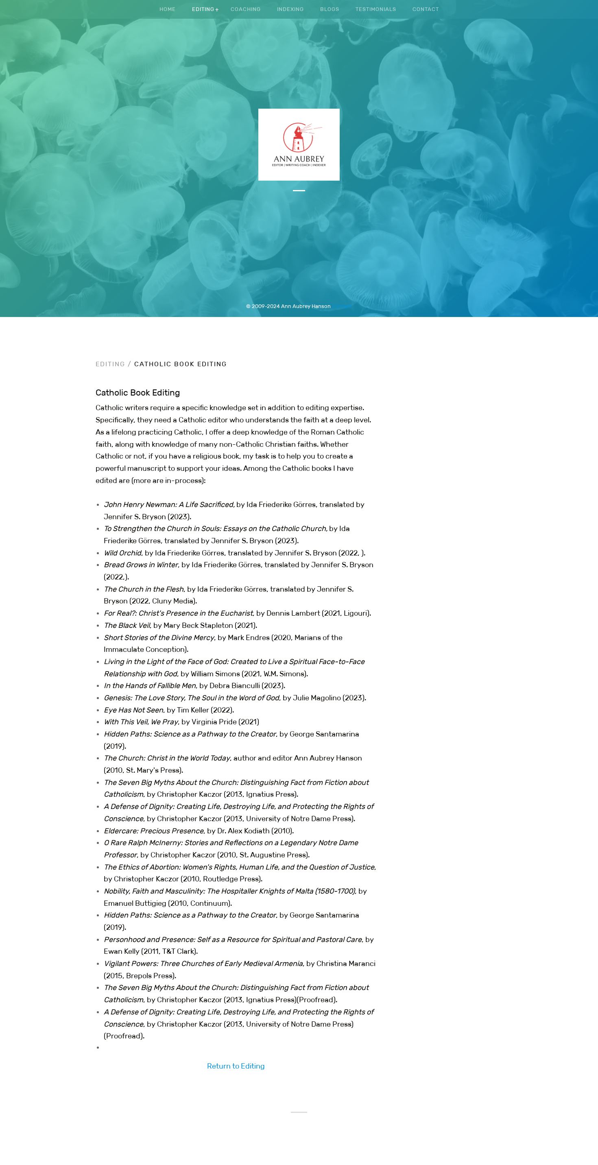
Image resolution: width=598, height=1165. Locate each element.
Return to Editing (236, 1066)
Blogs (329, 9)
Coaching (246, 9)
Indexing (290, 9)
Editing (203, 9)
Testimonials (376, 9)
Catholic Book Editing (180, 364)
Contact (342, 306)
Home (167, 9)
